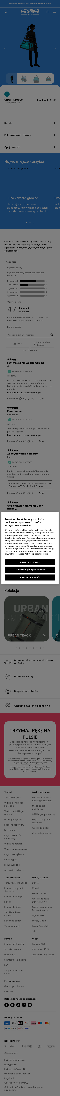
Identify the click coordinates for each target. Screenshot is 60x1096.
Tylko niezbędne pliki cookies (30, 569)
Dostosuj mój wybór (30, 577)
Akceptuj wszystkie (30, 562)
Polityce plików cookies (36, 554)
